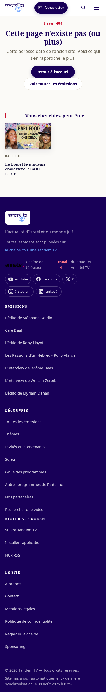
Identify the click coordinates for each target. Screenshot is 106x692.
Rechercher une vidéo (24, 509)
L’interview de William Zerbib (30, 380)
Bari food (14, 156)
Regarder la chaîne (21, 633)
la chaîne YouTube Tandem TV (31, 249)
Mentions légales (20, 608)
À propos (13, 583)
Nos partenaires (19, 496)
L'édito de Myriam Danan (27, 393)
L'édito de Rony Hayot (24, 342)
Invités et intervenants (25, 446)
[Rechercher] (83, 8)
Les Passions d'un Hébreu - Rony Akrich (40, 355)
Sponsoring (15, 646)
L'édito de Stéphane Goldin (28, 317)
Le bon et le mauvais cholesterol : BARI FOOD (25, 168)
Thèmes (12, 434)
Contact (12, 596)
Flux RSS (12, 555)
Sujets (10, 459)
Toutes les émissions (23, 421)
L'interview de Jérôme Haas (29, 367)
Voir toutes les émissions (53, 83)
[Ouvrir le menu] (96, 8)
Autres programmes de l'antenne (34, 484)
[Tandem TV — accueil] (14, 7)
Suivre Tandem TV (21, 529)
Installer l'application (23, 542)
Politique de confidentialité (28, 621)
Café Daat (13, 330)
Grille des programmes (25, 471)
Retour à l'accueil (53, 71)
